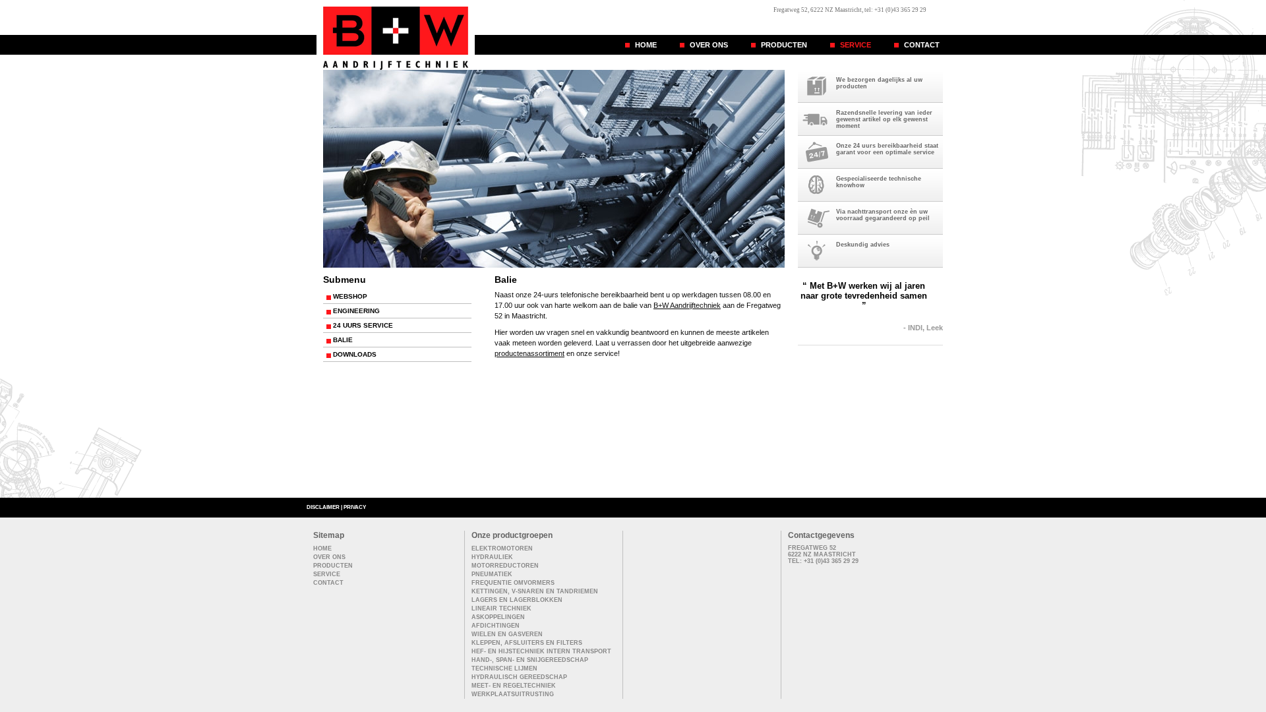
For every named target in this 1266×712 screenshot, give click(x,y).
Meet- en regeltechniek (513, 685)
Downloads (355, 354)
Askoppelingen (498, 617)
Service (855, 45)
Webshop (350, 296)
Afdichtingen (495, 625)
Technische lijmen (504, 668)
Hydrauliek (492, 557)
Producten (784, 45)
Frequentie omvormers (513, 582)
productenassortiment (529, 353)
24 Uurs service (363, 325)
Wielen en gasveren (507, 634)
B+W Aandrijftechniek (687, 305)
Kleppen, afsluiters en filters (526, 642)
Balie (343, 339)
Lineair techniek (501, 608)
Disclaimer (323, 507)
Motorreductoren (505, 565)
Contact (922, 45)
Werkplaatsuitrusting (512, 694)
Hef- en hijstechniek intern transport (541, 651)
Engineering (356, 310)
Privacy (355, 507)
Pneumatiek (491, 574)
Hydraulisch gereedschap (519, 677)
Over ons (709, 45)
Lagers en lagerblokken (516, 600)
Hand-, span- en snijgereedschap (529, 660)
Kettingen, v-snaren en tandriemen (534, 591)
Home (646, 45)
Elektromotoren (502, 548)
